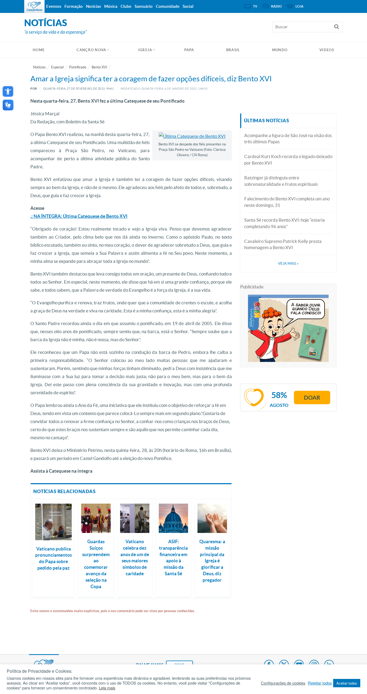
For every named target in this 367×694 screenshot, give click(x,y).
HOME (39, 50)
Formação (73, 6)
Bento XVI (99, 67)
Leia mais (107, 687)
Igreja (145, 50)
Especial (57, 67)
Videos (326, 50)
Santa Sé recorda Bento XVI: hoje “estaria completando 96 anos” (284, 223)
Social (188, 6)
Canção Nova (91, 50)
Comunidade (167, 6)
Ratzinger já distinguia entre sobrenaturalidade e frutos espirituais (281, 181)
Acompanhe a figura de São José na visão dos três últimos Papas (288, 138)
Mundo (280, 50)
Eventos (53, 6)
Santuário (144, 6)
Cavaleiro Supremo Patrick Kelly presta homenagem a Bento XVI (283, 244)
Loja (300, 6)
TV (255, 6)
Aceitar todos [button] (346, 683)
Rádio (276, 6)
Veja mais (288, 263)
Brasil (233, 50)
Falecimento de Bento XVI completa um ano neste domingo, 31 (287, 202)
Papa (189, 50)
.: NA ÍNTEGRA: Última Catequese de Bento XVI (78, 216)
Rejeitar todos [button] (320, 683)
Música (110, 6)
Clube (126, 6)
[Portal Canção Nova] (34, 6)
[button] (8, 91)
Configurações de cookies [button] (283, 683)
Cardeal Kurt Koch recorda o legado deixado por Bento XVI (288, 159)
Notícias (39, 67)
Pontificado (77, 67)
